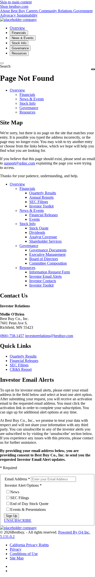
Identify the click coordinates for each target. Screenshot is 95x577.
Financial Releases (43, 215)
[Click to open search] (2, 63)
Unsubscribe (17, 520)
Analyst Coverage (43, 237)
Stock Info (27, 103)
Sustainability (27, 15)
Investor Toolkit (41, 206)
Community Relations (56, 11)
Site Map (17, 558)
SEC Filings (38, 202)
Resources (27, 112)
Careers (32, 11)
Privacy (15, 549)
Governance (28, 108)
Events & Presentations (28, 509)
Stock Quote (38, 228)
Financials (27, 95)
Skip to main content (16, 2)
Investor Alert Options (22, 485)
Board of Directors (43, 259)
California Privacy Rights (29, 545)
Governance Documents (47, 250)
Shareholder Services (45, 241)
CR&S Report (21, 369)
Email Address (16, 479)
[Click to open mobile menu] (93, 69)
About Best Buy (13, 11)
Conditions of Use (24, 554)
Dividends (37, 232)
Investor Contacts (42, 281)
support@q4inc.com (19, 163)
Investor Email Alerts (45, 276)
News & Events (31, 99)
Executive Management (47, 254)
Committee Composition (48, 263)
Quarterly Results (42, 193)
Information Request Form (49, 272)
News (14, 492)
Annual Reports (41, 197)
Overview (17, 90)
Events (34, 219)
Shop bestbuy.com (14, 6)
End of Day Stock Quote (29, 504)
